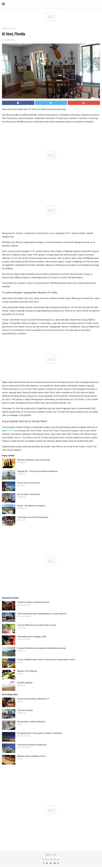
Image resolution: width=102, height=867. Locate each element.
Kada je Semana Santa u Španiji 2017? (33, 699)
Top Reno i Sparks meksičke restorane (33, 602)
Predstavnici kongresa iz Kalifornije (31, 745)
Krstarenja (5, 28)
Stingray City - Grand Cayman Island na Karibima (37, 471)
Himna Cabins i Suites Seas (28, 494)
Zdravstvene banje (25, 710)
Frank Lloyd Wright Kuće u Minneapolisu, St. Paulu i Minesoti (42, 614)
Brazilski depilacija (25, 683)
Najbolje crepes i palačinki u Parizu (31, 756)
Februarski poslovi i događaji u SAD (31, 637)
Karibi (13, 28)
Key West (10, 430)
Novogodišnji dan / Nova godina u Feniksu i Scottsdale (39, 733)
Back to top (51, 855)
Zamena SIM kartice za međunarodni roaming (36, 625)
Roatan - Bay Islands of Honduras (31, 506)
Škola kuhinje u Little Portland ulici (31, 722)
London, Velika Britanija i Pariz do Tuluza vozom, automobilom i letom (46, 659)
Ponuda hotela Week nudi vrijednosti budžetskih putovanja (41, 648)
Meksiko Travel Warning (27, 671)
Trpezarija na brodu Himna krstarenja (32, 517)
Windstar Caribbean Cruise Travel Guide (33, 460)
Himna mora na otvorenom (28, 483)
